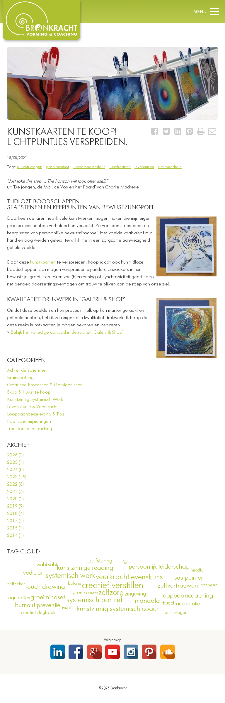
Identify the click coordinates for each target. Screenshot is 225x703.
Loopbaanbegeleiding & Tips (35, 414)
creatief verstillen (112, 585)
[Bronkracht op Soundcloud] (167, 652)
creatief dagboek (38, 612)
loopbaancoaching (187, 596)
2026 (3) (15, 455)
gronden (209, 585)
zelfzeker (16, 584)
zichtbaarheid (170, 167)
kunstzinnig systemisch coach (118, 608)
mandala (147, 601)
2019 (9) (15, 506)
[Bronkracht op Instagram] (131, 652)
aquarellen (19, 597)
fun (125, 562)
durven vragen (29, 167)
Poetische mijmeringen (29, 421)
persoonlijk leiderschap (159, 567)
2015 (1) (15, 528)
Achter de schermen (26, 370)
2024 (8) (15, 469)
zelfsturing (100, 561)
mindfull (198, 570)
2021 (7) (15, 491)
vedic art (34, 573)
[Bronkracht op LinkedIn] (57, 652)
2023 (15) (16, 477)
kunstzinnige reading (85, 568)
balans (74, 583)
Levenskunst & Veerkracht (32, 407)
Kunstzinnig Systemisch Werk (35, 399)
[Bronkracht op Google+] (94, 652)
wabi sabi (47, 564)
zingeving (135, 594)
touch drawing (45, 587)
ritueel (168, 603)
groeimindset (57, 167)
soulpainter (189, 578)
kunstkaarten (120, 167)
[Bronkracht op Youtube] (112, 652)
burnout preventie (37, 605)
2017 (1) (15, 521)
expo (68, 607)
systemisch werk (71, 576)
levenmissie (144, 167)
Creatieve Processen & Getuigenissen (45, 385)
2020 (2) (15, 499)
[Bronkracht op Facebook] (76, 652)
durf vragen (176, 612)
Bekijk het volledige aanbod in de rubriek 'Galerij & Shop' (67, 332)
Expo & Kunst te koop (29, 392)
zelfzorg (111, 593)
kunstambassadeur (89, 167)
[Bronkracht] (41, 34)
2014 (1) (15, 535)
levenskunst (147, 577)
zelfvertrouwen (178, 586)
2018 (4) (15, 513)
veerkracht (112, 577)
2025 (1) (15, 462)
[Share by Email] (212, 133)
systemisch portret (94, 600)
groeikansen (85, 592)
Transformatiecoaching (29, 429)
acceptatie (188, 604)
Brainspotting (20, 377)
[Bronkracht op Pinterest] (149, 652)
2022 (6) (15, 484)
